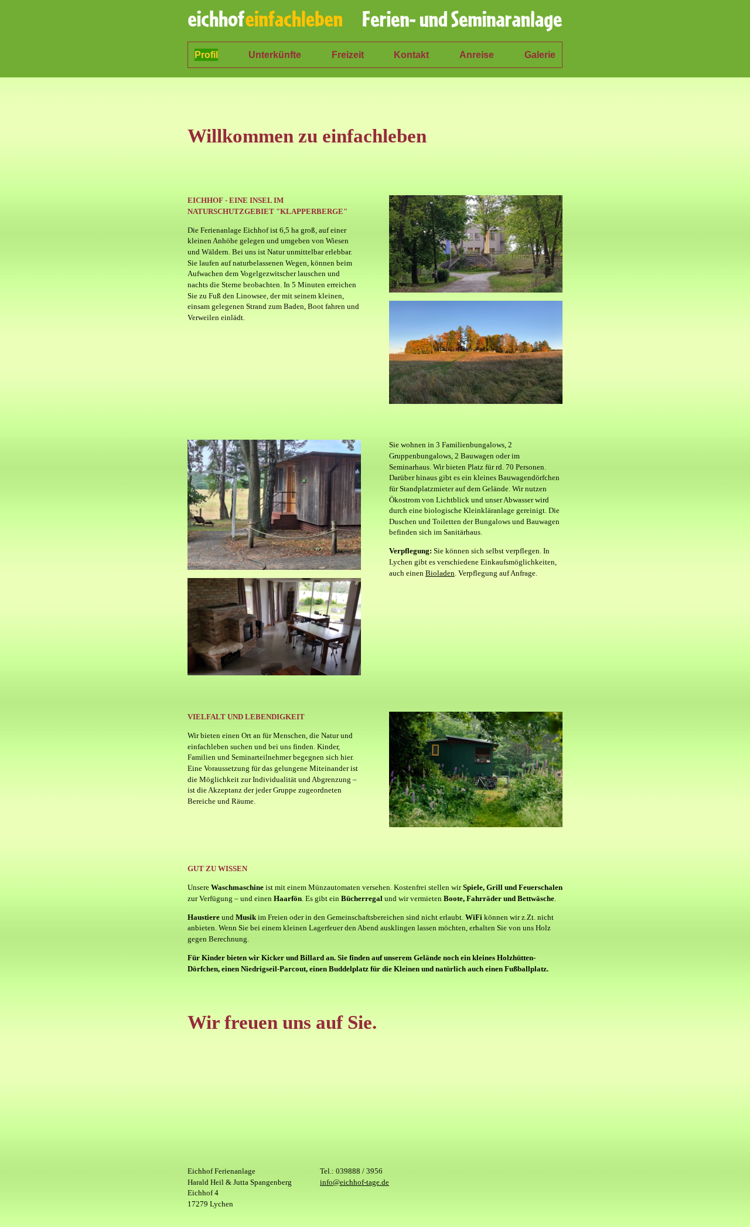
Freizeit (348, 55)
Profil (206, 55)
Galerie (539, 55)
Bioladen (440, 573)
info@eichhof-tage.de (354, 1182)
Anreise (476, 55)
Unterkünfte (274, 55)
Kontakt (411, 55)
